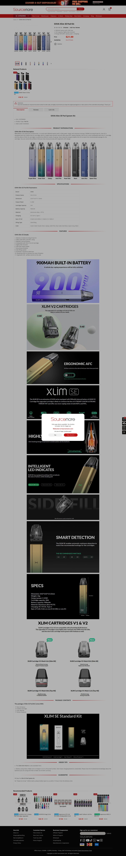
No (55, 435)
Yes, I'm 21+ (70, 435)
